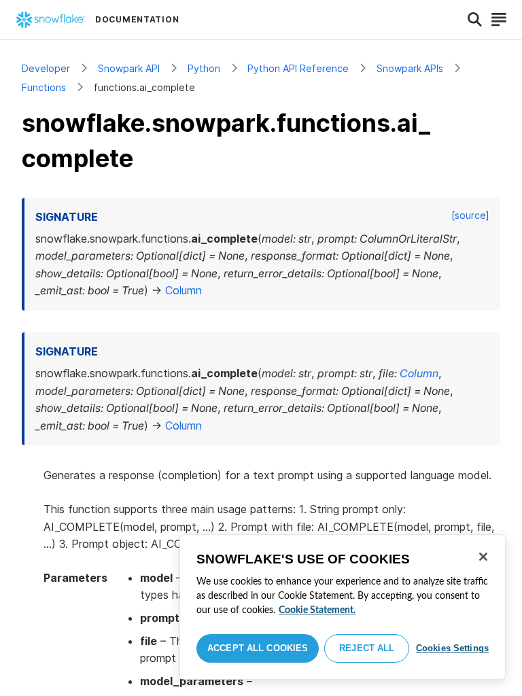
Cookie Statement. (317, 610)
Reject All (366, 648)
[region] (342, 607)
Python (204, 68)
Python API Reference (298, 68)
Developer (46, 68)
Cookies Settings (452, 648)
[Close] (483, 557)
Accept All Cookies (257, 648)
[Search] (474, 20)
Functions (44, 87)
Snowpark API (129, 68)
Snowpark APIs (410, 68)
